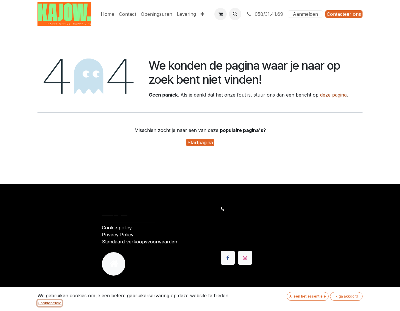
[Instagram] (245, 258)
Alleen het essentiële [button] (307, 296)
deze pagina (333, 95)
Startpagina (200, 142)
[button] (235, 14)
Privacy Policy (118, 235)
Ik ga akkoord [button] (346, 296)
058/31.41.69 (268, 14)
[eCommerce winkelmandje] (220, 14)
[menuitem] (107, 14)
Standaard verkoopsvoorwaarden (139, 242)
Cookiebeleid (49, 303)
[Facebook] (228, 258)
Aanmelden (305, 14)
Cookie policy (117, 228)
